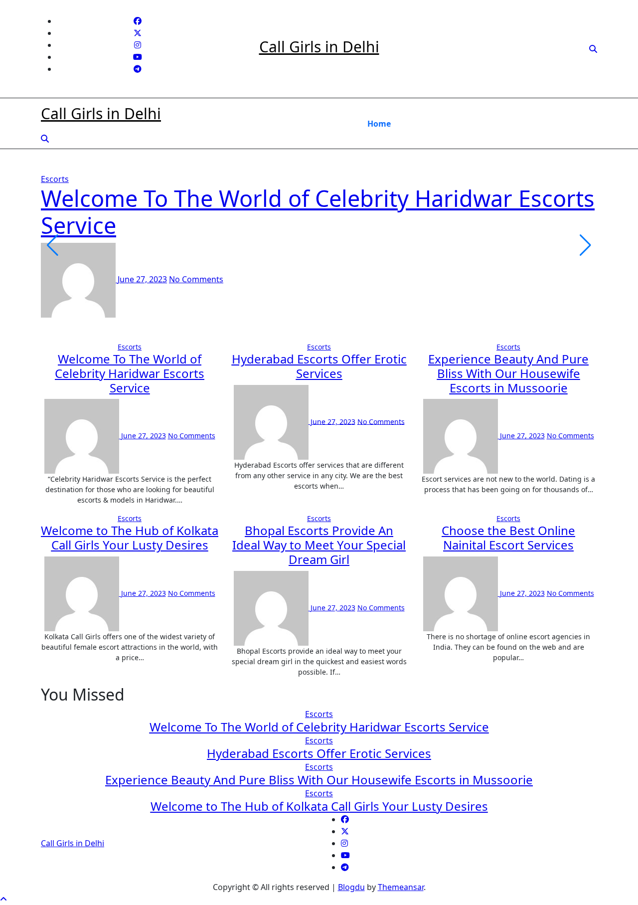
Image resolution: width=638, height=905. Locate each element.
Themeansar (401, 887)
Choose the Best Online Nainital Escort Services (508, 537)
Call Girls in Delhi (319, 46)
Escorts (55, 179)
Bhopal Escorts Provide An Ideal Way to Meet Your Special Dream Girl (319, 544)
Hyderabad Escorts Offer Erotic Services (319, 366)
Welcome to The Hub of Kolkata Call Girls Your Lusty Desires (129, 537)
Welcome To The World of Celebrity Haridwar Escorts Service (318, 211)
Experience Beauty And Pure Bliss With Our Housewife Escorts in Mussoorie (508, 373)
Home (379, 123)
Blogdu (351, 887)
